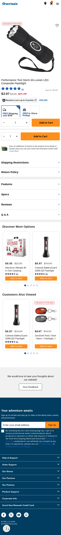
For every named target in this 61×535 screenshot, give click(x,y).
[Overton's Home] (10, 3)
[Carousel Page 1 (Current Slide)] (25, 285)
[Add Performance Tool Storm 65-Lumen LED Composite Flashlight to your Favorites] (57, 25)
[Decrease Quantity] (3, 136)
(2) (22, 89)
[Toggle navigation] (57, 3)
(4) (46, 274)
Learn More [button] (14, 151)
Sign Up (52, 425)
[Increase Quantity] (17, 136)
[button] (34, 148)
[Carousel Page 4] (34, 285)
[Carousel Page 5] (37, 285)
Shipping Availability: (13, 127)
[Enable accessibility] (6, 528)
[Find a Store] (45, 3)
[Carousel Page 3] (31, 285)
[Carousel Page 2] (28, 285)
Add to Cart (40, 136)
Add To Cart (16, 278)
